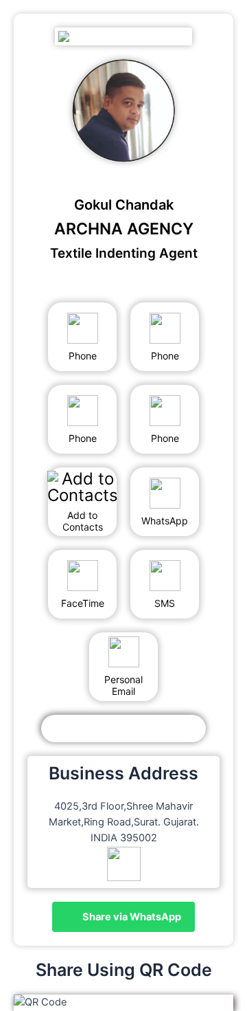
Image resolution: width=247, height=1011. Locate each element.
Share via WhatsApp (130, 917)
